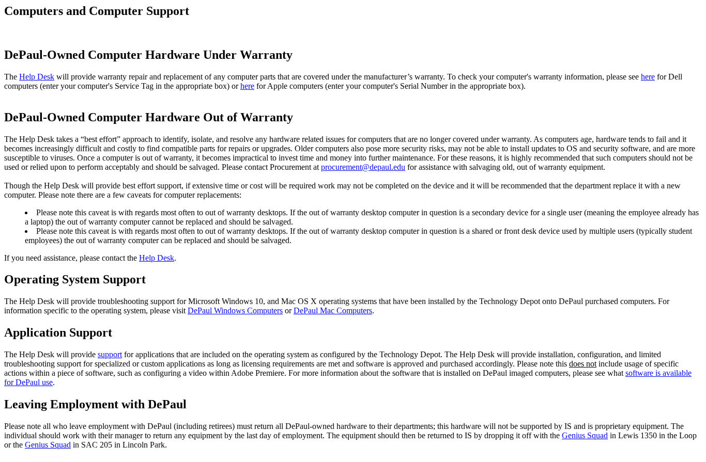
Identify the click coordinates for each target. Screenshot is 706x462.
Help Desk (36, 76)
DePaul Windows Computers (235, 310)
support (110, 354)
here (648, 76)
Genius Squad (585, 435)
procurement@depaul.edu (363, 167)
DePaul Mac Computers (333, 310)
